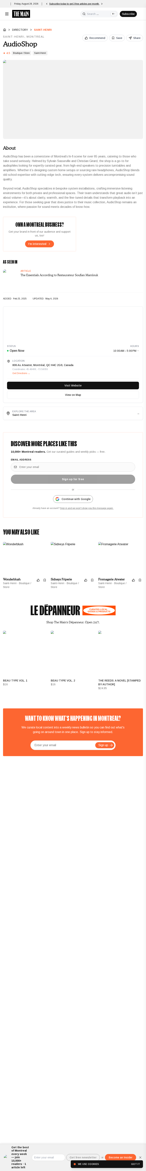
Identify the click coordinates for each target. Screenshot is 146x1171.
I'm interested (37, 243)
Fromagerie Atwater (111, 579)
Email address (21, 459)
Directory (20, 29)
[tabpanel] (73, 660)
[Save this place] (45, 580)
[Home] (4, 29)
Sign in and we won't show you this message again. (86, 508)
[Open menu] (7, 14)
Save (119, 38)
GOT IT (135, 1164)
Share (136, 38)
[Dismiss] (140, 1157)
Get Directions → (21, 373)
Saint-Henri (43, 29)
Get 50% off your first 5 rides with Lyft (68, 3)
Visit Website (73, 385)
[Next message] (90, 3)
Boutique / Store (21, 53)
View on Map (73, 394)
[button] (111, 745)
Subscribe (128, 13)
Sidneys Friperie (61, 579)
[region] (73, 323)
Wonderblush (12, 579)
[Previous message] (46, 3)
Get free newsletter (83, 1157)
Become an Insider (120, 1157)
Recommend (97, 38)
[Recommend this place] (38, 580)
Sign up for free (73, 479)
